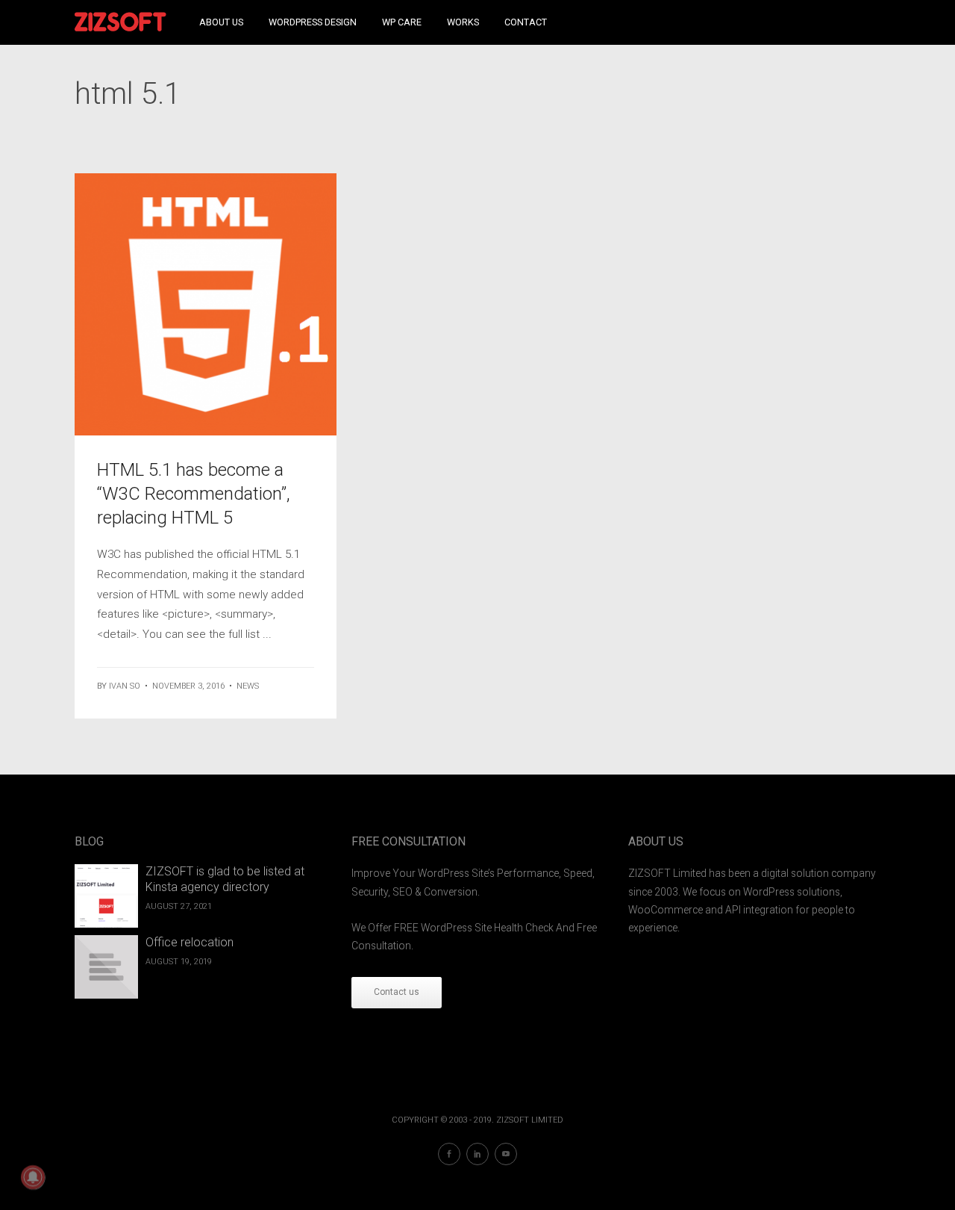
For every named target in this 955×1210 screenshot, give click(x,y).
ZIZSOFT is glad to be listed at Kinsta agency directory (224, 879)
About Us (221, 22)
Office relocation (189, 942)
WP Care (402, 22)
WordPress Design (313, 22)
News (248, 686)
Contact (525, 22)
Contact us (396, 992)
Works (463, 22)
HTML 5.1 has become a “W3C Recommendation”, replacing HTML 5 (193, 493)
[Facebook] (449, 1154)
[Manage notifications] (33, 1177)
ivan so (124, 686)
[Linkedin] (477, 1154)
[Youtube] (506, 1154)
